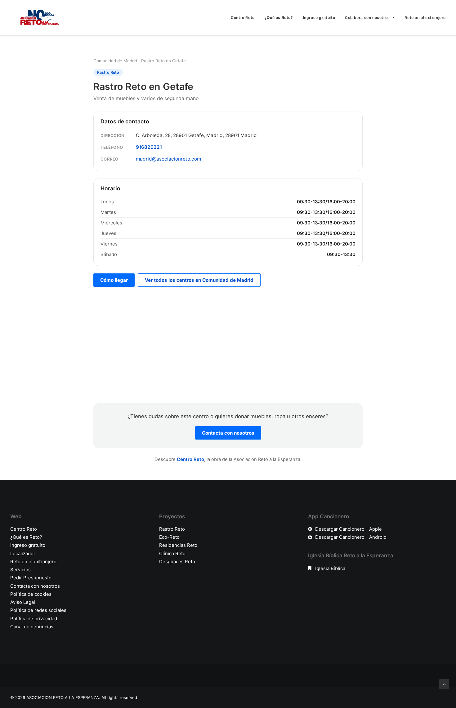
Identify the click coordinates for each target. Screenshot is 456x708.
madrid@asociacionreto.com (168, 159)
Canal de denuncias (31, 627)
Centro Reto (243, 17)
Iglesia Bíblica (330, 568)
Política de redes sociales (38, 610)
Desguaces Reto (177, 561)
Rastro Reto (172, 529)
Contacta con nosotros (228, 433)
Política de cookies (30, 594)
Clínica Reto (172, 553)
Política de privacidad (33, 619)
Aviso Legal (22, 602)
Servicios (20, 570)
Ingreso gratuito (319, 17)
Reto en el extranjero (425, 17)
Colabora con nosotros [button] (367, 17)
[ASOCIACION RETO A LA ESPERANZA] (38, 17)
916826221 (149, 147)
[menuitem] (245, 17)
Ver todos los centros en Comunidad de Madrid (199, 280)
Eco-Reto (169, 537)
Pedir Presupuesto (30, 578)
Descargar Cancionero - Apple (348, 529)
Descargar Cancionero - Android (351, 537)
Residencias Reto (178, 545)
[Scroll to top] (444, 684)
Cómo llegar (114, 280)
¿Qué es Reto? (279, 17)
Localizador (22, 553)
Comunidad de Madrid (115, 60)
